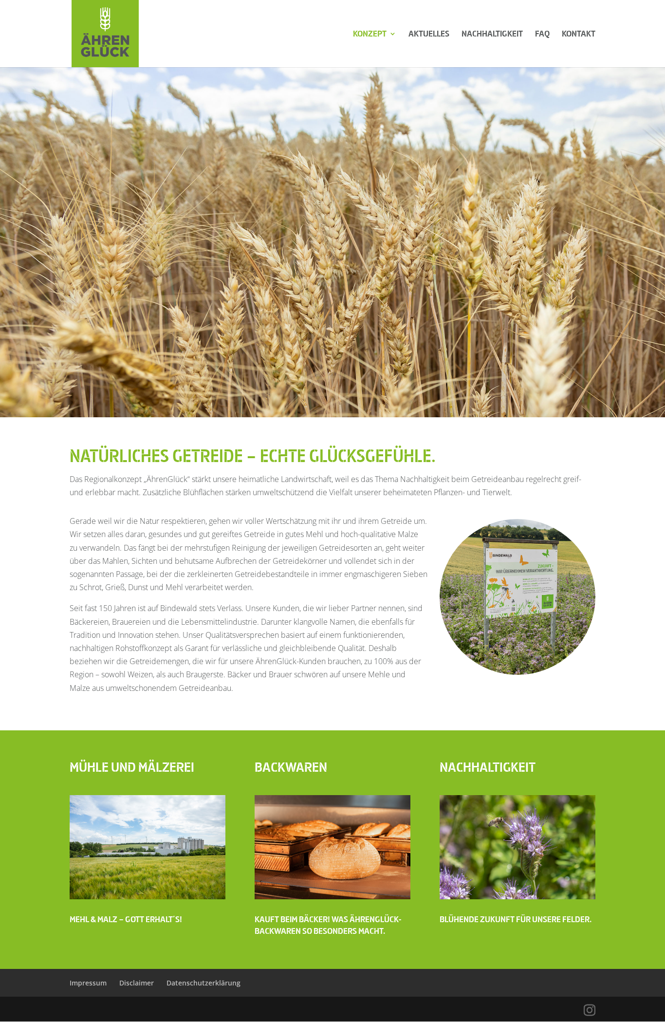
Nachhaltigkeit (492, 34)
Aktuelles (428, 34)
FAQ (542, 34)
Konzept (370, 34)
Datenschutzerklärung (203, 982)
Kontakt (578, 34)
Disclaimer (136, 982)
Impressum (88, 982)
